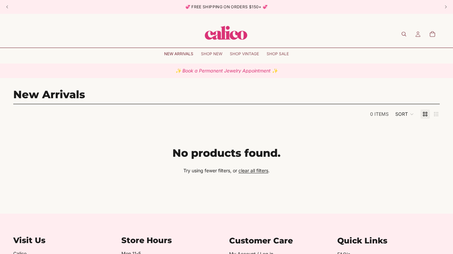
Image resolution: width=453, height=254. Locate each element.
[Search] (404, 34)
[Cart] (432, 34)
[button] (404, 114)
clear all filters (253, 170)
